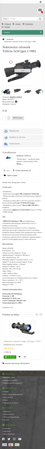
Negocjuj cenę (8, 397)
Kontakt (7, 27)
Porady (5, 400)
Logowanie (7, 428)
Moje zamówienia (9, 434)
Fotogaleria (29, 24)
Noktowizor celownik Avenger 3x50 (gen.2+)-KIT (22, 341)
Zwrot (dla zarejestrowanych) (13, 394)
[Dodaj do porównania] (25, 357)
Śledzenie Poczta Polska (11, 417)
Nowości (6, 420)
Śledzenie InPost (8, 414)
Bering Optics (25, 363)
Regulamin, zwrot (9, 377)
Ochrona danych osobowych (12, 383)
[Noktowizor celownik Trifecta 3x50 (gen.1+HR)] (13, 91)
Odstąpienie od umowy (10, 403)
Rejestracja (6, 431)
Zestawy (18, 24)
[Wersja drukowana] (16, 102)
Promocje (7, 24)
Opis (7, 170)
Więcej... (19, 164)
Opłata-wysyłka (12, 175)
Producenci (7, 411)
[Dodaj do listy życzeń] (19, 357)
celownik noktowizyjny (12, 363)
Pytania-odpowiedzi (23, 170)
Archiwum (9, 39)
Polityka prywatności (10, 380)
